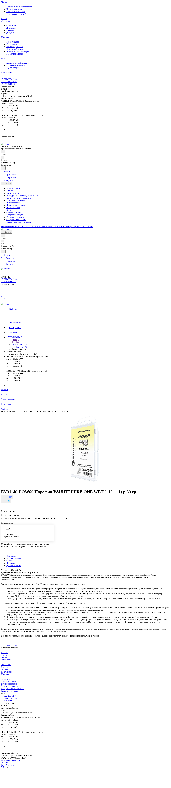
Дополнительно (13, 565)
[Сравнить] (6, 501)
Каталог (4, 652)
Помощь (5, 674)
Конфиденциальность (11, 760)
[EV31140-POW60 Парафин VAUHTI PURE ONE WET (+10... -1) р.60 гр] (83, 450)
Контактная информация (17, 63)
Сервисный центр (14, 49)
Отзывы (10, 30)
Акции (4, 655)
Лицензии (11, 28)
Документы (11, 33)
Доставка (10, 563)
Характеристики (14, 558)
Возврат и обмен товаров (17, 51)
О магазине (11, 25)
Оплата (9, 561)
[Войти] (2, 290)
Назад (16, 339)
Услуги (4, 657)
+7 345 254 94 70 (8, 84)
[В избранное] (7, 497)
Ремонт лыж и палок (15, 11)
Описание (11, 556)
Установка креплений (16, 14)
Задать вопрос (12, 68)
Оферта (4, 763)
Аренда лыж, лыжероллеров (19, 7)
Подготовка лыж (14, 9)
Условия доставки (14, 46)
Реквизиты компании (16, 65)
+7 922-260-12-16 (9, 79)
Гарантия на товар (14, 54)
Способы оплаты (14, 44)
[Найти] (3, 168)
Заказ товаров (12, 42)
